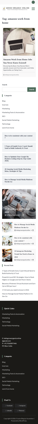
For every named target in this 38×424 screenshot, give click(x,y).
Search (4, 85)
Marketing (6, 109)
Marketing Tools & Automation (13, 112)
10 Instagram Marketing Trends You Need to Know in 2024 (24, 254)
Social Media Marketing (10, 120)
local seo (5, 105)
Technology (6, 124)
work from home (8, 128)
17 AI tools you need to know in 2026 (15, 290)
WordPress (23, 421)
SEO (3, 116)
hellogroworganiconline (12, 75)
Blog (3, 101)
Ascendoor (30, 418)
